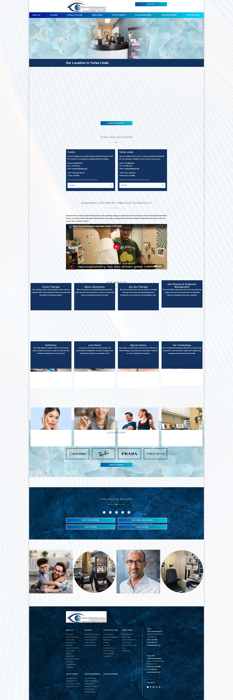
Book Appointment (169, 15)
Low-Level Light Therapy (73, 683)
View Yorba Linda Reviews (142, 520)
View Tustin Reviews (90, 520)
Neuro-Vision (97, 15)
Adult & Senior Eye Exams (92, 634)
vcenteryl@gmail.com (79, 169)
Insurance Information (72, 648)
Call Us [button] (150, 4)
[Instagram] (154, 687)
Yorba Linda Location (72, 637)
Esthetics (106, 642)
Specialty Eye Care (74, 15)
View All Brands (116, 465)
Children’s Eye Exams (91, 637)
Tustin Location (70, 640)
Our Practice (69, 634)
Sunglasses (69, 667)
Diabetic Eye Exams (90, 645)
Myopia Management (143, 15)
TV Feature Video (192, 15)
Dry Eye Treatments (71, 681)
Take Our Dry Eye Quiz (72, 686)
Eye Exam (53, 15)
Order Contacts (70, 650)
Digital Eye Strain (108, 650)
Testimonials (70, 661)
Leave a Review (90, 527)
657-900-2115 (77, 163)
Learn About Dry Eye (72, 678)
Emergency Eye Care (109, 648)
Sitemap (68, 653)
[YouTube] (148, 687)
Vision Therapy (126, 637)
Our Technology (108, 634)
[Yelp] (157, 687)
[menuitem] (37, 15)
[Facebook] (151, 687)
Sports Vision (126, 650)
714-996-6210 (129, 163)
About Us (36, 15)
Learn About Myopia (91, 678)
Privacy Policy (70, 656)
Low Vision (106, 645)
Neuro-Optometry (127, 634)
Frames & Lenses (71, 664)
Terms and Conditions (72, 659)
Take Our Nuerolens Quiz (129, 640)
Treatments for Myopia (91, 686)
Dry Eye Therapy (118, 15)
